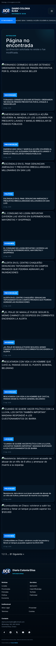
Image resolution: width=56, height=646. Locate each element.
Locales (4, 586)
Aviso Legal (6, 608)
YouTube (33, 592)
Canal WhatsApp (35, 589)
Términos (5, 611)
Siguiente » (18, 554)
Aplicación (33, 586)
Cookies (32, 611)
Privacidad (32, 608)
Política (4, 595)
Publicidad (33, 595)
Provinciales (6, 589)
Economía (5, 598)
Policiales (5, 592)
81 (11, 554)
